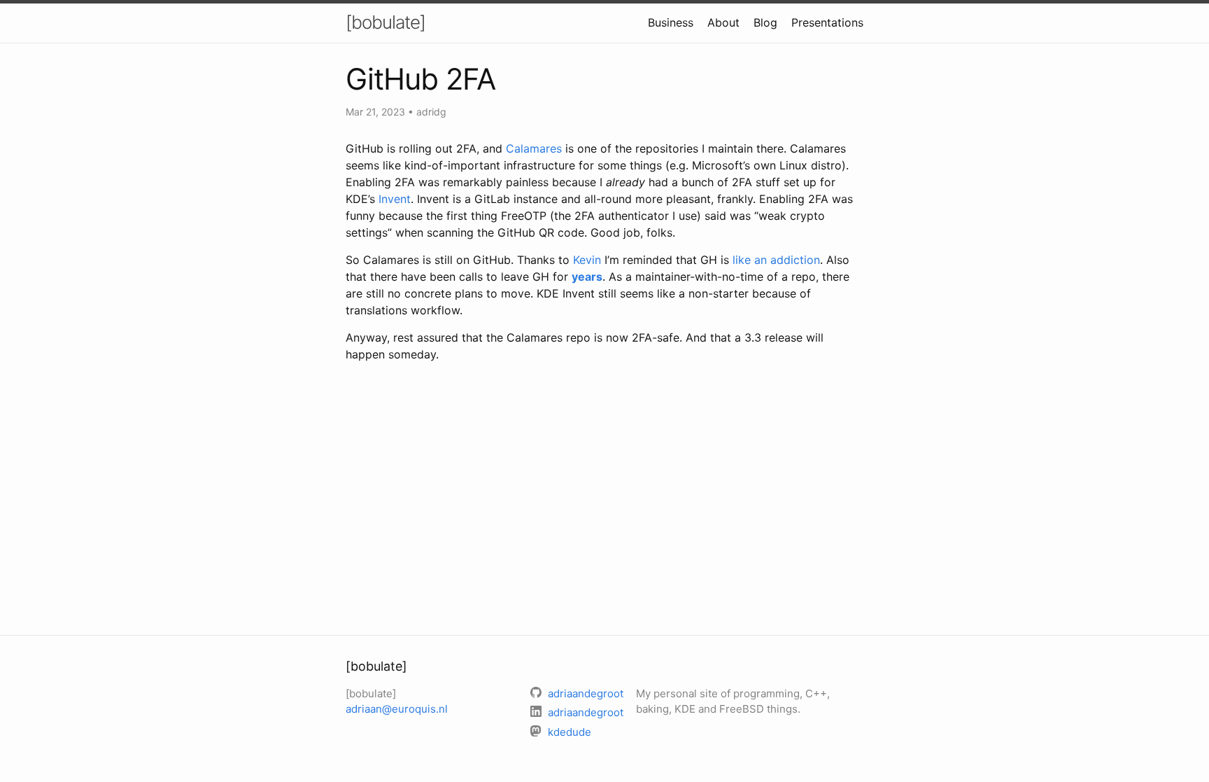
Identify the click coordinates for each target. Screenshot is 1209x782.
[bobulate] (385, 22)
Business (670, 22)
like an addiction (776, 260)
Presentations (827, 22)
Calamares (534, 148)
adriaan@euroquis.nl (397, 708)
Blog (765, 22)
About (723, 22)
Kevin (587, 260)
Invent (395, 199)
